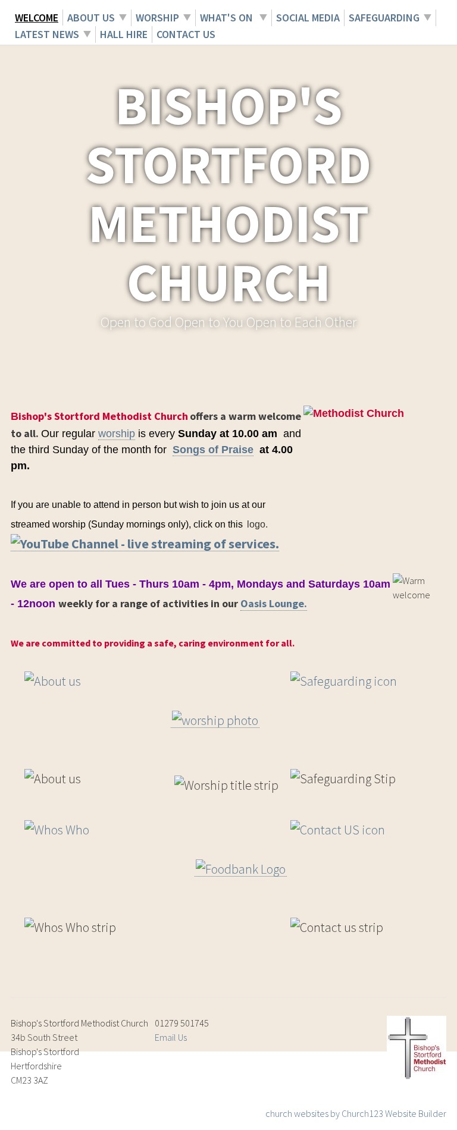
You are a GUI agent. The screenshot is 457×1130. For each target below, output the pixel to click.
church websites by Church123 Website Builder (355, 1113)
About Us (91, 17)
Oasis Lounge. (273, 603)
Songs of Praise (213, 450)
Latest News (47, 34)
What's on (227, 17)
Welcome (36, 17)
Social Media (308, 17)
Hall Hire (124, 34)
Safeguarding (384, 17)
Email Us (171, 1037)
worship (116, 434)
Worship (157, 17)
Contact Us (185, 34)
